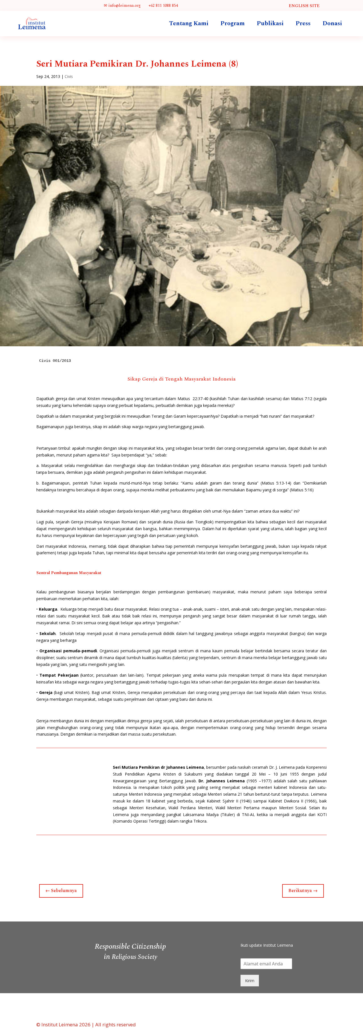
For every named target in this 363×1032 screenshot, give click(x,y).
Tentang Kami (188, 23)
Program (232, 23)
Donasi (332, 23)
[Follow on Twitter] (260, 932)
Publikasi (270, 23)
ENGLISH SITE (304, 6)
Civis (69, 76)
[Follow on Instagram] (271, 932)
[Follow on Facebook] (249, 932)
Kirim (249, 980)
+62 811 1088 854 (162, 6)
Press (303, 23)
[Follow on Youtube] (283, 932)
